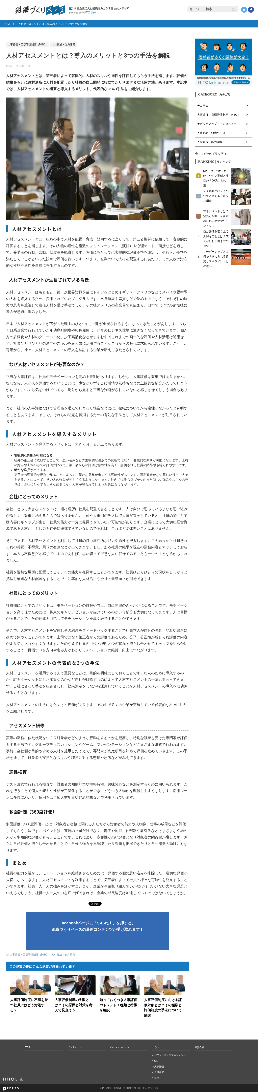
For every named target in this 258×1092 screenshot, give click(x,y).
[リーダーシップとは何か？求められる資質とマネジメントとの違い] (241, 257)
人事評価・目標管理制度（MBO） (30, 954)
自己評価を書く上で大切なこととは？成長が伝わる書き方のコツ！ (216, 239)
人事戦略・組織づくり (211, 132)
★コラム (202, 105)
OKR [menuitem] (156, 1060)
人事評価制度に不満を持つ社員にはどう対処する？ (29, 1005)
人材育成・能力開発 (63, 954)
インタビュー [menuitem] (75, 1047)
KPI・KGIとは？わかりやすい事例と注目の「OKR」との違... (216, 178)
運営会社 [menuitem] (199, 1047)
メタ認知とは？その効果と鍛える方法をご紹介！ (216, 195)
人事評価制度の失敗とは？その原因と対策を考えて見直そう (74, 1005)
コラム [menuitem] (155, 1047)
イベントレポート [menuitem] (119, 1047)
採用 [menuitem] (156, 1077)
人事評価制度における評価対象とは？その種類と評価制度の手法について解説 (163, 1007)
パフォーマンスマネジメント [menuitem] (170, 1055)
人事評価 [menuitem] (159, 1066)
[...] (241, 176)
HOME (7, 23)
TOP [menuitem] (27, 1047)
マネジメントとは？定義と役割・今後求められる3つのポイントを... (216, 218)
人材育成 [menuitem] (159, 1072)
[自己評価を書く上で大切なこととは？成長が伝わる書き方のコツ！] (241, 237)
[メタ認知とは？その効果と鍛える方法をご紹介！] (241, 197)
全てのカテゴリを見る (211, 153)
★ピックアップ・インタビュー (217, 123)
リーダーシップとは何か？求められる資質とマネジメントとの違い (216, 259)
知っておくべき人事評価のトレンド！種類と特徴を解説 (118, 1005)
